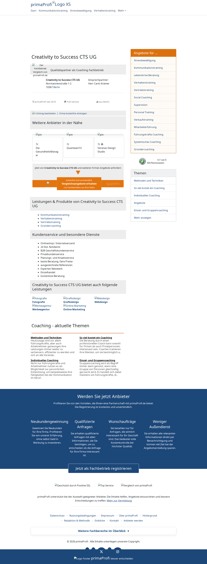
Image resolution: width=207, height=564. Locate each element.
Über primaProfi (128, 515)
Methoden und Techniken (148, 180)
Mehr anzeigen (142, 217)
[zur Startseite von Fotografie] (39, 298)
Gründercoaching (144, 149)
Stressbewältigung (81, 10)
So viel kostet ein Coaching (149, 188)
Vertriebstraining (144, 90)
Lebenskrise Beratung (146, 75)
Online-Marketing (74, 309)
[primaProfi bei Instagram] (118, 551)
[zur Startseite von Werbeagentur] (42, 305)
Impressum (107, 515)
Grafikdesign (71, 302)
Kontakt (114, 520)
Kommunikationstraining (53, 10)
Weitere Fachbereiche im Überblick (103, 531)
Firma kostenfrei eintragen (73, 113)
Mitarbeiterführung (145, 127)
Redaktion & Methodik (77, 520)
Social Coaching (143, 97)
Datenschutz (57, 515)
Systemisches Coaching (147, 142)
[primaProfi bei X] (101, 551)
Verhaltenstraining (104, 10)
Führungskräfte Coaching (148, 134)
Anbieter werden (133, 520)
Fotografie (38, 302)
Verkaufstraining (143, 119)
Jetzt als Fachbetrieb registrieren (104, 468)
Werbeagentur (41, 309)
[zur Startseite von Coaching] (108, 122)
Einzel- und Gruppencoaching (151, 210)
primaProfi (41, 4)
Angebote (139, 203)
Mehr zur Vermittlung (119, 500)
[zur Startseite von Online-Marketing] (74, 305)
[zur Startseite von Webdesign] (102, 298)
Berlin (56, 87)
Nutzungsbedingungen (82, 515)
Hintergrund (150, 515)
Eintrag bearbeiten (46, 113)
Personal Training (144, 112)
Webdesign (101, 302)
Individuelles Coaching (147, 195)
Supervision (140, 105)
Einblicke (100, 520)
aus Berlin (104, 101)
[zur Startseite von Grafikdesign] (72, 298)
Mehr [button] (121, 10)
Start (33, 10)
